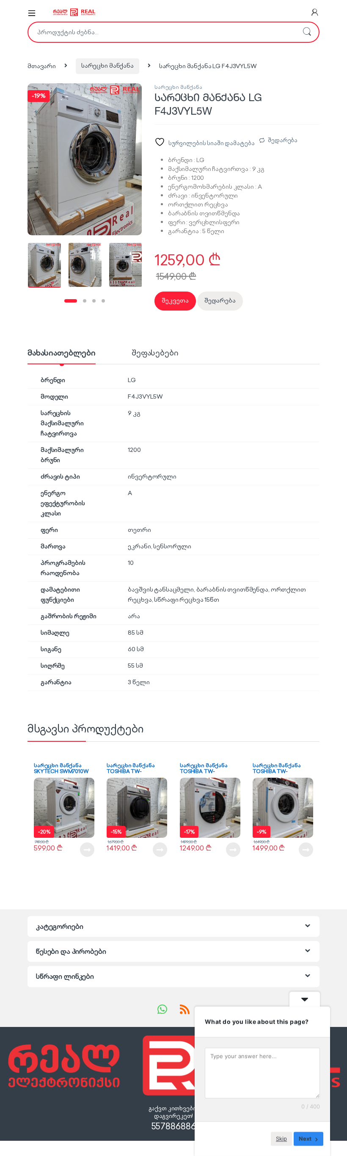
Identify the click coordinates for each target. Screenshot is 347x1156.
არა (134, 616)
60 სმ (135, 649)
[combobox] (161, 32)
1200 (134, 450)
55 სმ (135, 665)
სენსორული (172, 546)
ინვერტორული (152, 476)
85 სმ (135, 632)
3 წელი (138, 682)
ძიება (307, 32)
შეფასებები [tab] (155, 353)
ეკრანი (139, 546)
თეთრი (139, 530)
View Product (83, 849)
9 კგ (134, 413)
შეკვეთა (175, 300)
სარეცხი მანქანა (107, 65)
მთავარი (42, 65)
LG (132, 380)
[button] (80, 163)
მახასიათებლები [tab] (62, 353)
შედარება (282, 140)
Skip (281, 1138)
